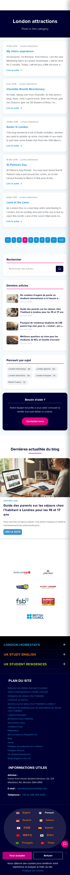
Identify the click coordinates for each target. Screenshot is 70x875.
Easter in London (17, 127)
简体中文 (27, 835)
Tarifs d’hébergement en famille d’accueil (28, 692)
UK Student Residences (25, 664)
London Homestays (19, 369)
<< (8, 239)
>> (54, 239)
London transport (45, 375)
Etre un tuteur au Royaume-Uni (22, 734)
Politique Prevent (16, 750)
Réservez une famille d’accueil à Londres (27, 688)
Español (49, 827)
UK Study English (20, 655)
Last (61, 239)
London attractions (19, 375)
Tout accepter (17, 855)
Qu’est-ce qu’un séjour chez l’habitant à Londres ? (32, 704)
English (26, 812)
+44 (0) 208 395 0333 (33, 794)
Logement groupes (17, 715)
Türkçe (51, 842)
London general (45, 369)
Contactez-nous (35, 421)
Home (11, 742)
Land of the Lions (18, 202)
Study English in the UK (19, 758)
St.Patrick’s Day (17, 165)
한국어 (50, 835)
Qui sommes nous (16, 723)
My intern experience (20, 51)
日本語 (26, 827)
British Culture (16, 382)
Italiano (50, 820)
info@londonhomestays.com (32, 788)
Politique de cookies (33, 870)
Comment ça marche (18, 700)
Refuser (48, 855)
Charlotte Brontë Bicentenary (26, 89)
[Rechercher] (59, 269)
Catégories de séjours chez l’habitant (26, 696)
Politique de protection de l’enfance (25, 746)
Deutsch (27, 820)
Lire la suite (13, 70)
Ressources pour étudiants (20, 719)
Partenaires (13, 730)
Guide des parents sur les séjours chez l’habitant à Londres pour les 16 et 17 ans (33, 510)
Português (27, 842)
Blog (10, 738)
